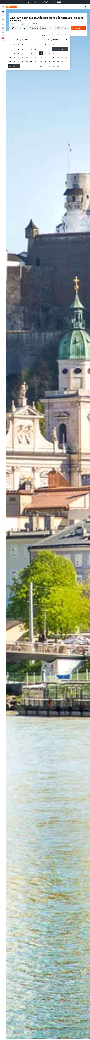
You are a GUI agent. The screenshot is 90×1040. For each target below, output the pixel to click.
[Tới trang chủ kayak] (11, 7)
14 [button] (10, 57)
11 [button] (26, 53)
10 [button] (22, 53)
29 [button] (14, 66)
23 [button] (18, 62)
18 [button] (27, 57)
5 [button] (31, 49)
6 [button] (35, 49)
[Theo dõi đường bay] (3, 28)
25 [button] (27, 62)
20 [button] (35, 57)
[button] (88, 2)
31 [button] (62, 66)
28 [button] (10, 66)
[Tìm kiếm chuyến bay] (3, 12)
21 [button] (10, 62)
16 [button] (18, 57)
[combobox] (36, 24)
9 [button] (18, 53)
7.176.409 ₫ (16, 17)
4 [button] (66, 49)
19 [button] (31, 57)
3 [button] (22, 49)
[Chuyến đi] (3, 33)
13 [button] (35, 53)
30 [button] (18, 66)
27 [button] (35, 62)
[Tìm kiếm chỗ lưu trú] (3, 15)
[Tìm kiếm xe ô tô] (3, 19)
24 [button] (22, 62)
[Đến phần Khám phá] (3, 24)
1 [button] (14, 49)
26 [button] (31, 62)
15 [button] (14, 57)
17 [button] (22, 57)
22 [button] (14, 62)
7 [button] (49, 53)
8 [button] (14, 53)
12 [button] (31, 53)
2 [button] (18, 49)
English (59, 2)
